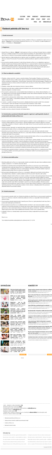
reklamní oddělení (33, 412)
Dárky (28, 16)
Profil (35, 22)
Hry (40, 22)
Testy (27, 19)
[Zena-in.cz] (8, 19)
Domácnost (35, 16)
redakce (20, 407)
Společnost (21, 19)
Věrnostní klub (47, 22)
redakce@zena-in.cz (32, 408)
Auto (48, 19)
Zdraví (43, 19)
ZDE (22, 405)
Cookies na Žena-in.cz (9, 423)
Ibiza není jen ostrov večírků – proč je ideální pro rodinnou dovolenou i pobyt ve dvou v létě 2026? (15, 437)
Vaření (32, 19)
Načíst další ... (23, 354)
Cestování (22, 16)
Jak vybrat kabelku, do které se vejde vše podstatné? (14, 439)
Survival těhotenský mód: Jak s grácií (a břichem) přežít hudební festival (15, 435)
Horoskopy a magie (45, 16)
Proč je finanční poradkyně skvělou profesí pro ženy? (14, 441)
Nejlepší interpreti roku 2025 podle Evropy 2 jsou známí (14, 444)
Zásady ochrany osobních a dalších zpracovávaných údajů (16, 420)
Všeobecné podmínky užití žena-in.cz (12, 418)
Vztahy (38, 19)
